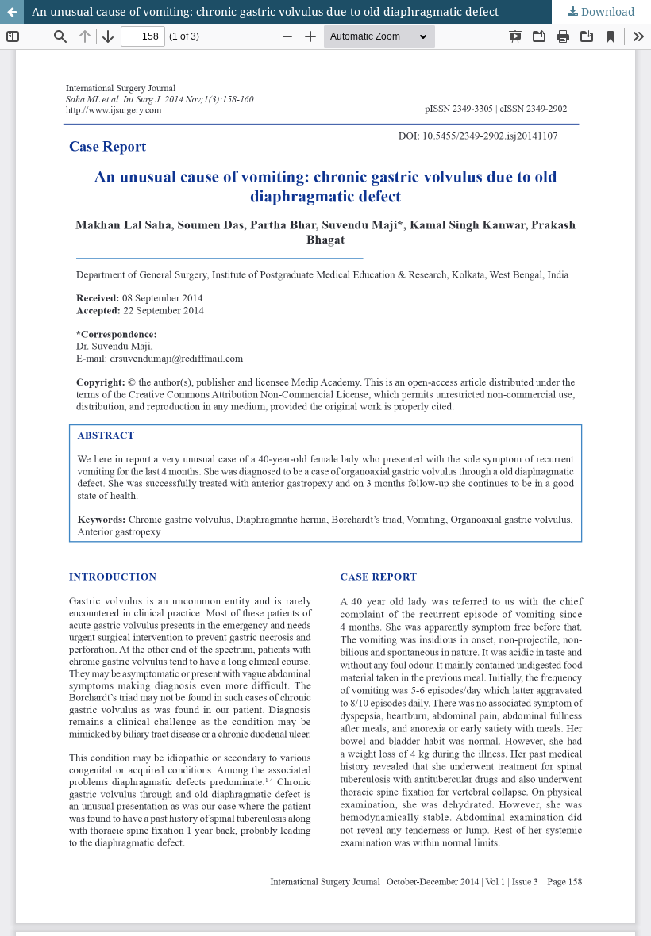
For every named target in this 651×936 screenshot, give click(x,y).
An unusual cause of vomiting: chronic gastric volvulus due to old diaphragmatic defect (265, 11)
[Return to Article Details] (12, 12)
